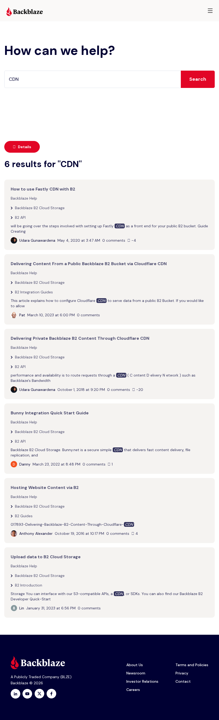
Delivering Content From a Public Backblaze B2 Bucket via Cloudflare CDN (89, 263)
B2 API (20, 217)
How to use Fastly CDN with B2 (43, 189)
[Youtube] (27, 694)
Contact (183, 681)
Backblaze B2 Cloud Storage (40, 207)
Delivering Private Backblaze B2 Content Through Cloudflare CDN (80, 338)
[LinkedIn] (15, 694)
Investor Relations (142, 681)
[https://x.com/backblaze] (39, 694)
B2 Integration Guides (34, 292)
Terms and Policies (191, 664)
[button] (210, 10)
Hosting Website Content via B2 (45, 487)
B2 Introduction (28, 585)
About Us (134, 664)
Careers (133, 689)
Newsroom (135, 673)
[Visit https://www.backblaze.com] (24, 11)
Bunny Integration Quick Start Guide (50, 413)
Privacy (181, 673)
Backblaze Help (24, 198)
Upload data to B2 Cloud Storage (46, 557)
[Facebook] (51, 694)
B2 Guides (24, 515)
